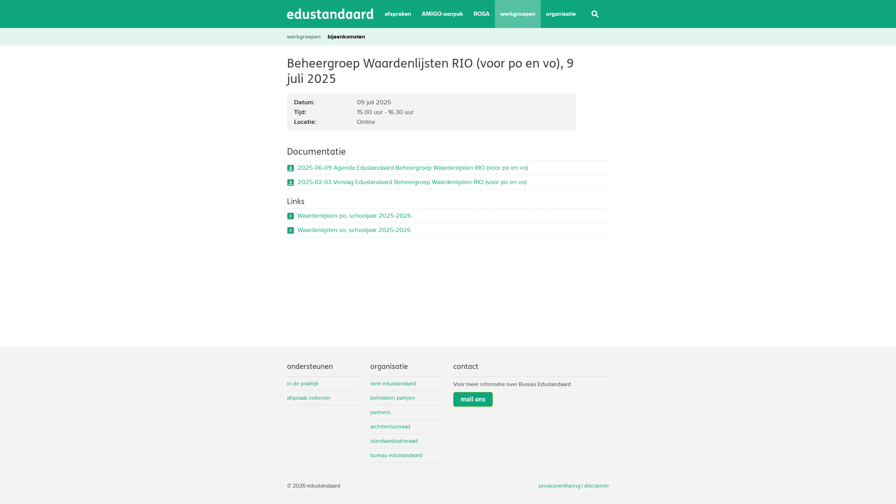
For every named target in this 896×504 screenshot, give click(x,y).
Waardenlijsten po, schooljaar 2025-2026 (354, 215)
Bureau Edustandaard (396, 455)
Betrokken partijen (392, 398)
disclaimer (596, 486)
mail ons (473, 399)
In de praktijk (302, 383)
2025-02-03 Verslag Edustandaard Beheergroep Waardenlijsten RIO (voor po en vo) (412, 181)
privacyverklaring (559, 486)
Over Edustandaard (393, 383)
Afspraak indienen (308, 398)
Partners (380, 412)
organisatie (561, 13)
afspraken (398, 13)
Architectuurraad (390, 426)
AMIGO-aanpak (442, 13)
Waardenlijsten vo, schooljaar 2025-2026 (354, 229)
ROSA (482, 13)
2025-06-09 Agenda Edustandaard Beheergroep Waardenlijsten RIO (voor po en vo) (413, 167)
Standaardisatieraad (394, 441)
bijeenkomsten (346, 37)
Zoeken (595, 14)
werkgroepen (518, 13)
